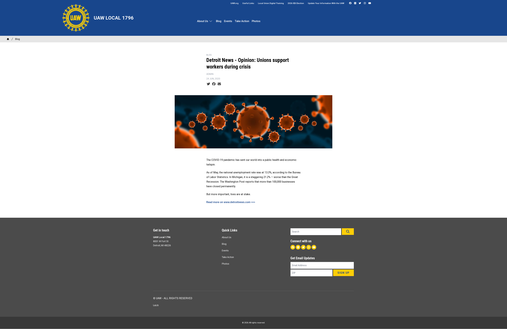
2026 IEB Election (296, 3)
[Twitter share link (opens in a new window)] (208, 84)
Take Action (242, 21)
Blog (218, 21)
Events (228, 21)
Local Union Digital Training (271, 3)
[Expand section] (210, 21)
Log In (156, 305)
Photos (256, 21)
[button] (348, 231)
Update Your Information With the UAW (326, 3)
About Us (202, 21)
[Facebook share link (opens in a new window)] (214, 84)
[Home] (8, 39)
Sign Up (343, 272)
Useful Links (248, 3)
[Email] (219, 84)
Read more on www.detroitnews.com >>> (230, 202)
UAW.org (234, 3)
